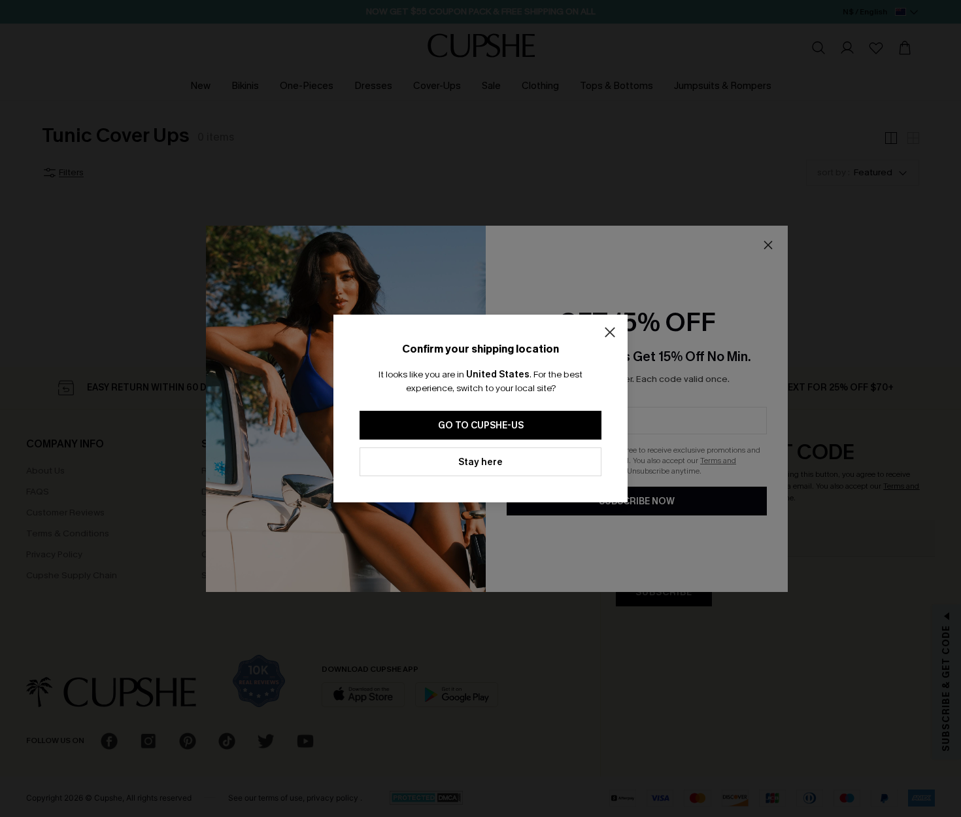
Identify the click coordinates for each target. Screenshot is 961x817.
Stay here (480, 462)
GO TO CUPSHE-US (481, 425)
